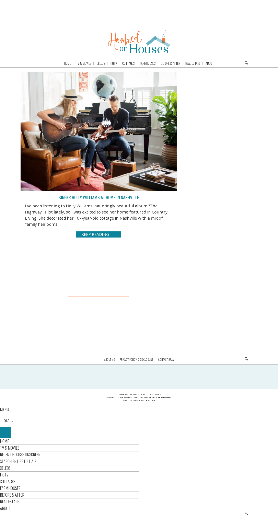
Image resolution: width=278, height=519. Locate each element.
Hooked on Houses (139, 42)
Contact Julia (166, 359)
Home (4, 441)
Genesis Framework (160, 397)
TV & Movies (9, 448)
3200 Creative (147, 400)
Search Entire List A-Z (18, 461)
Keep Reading (95, 234)
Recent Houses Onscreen (20, 454)
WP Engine (126, 397)
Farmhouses (10, 488)
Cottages (7, 481)
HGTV (4, 475)
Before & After (12, 495)
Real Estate (9, 501)
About (5, 508)
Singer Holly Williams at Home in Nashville (99, 197)
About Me (109, 359)
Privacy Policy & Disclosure (136, 359)
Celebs (5, 468)
